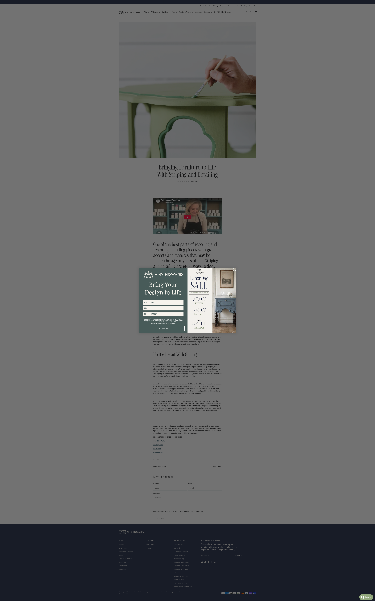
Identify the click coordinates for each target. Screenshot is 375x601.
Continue (163, 329)
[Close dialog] (233, 270)
